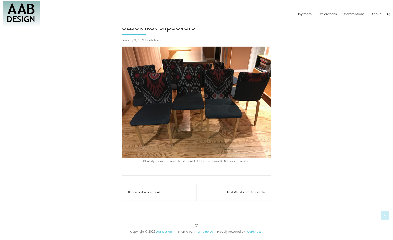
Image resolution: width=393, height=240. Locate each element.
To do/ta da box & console (246, 192)
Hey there (304, 14)
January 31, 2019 (133, 40)
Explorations (328, 14)
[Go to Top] (385, 215)
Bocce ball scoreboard (144, 192)
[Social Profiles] (196, 225)
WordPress (253, 232)
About (376, 14)
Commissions (354, 14)
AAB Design (164, 232)
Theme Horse (203, 232)
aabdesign (154, 40)
